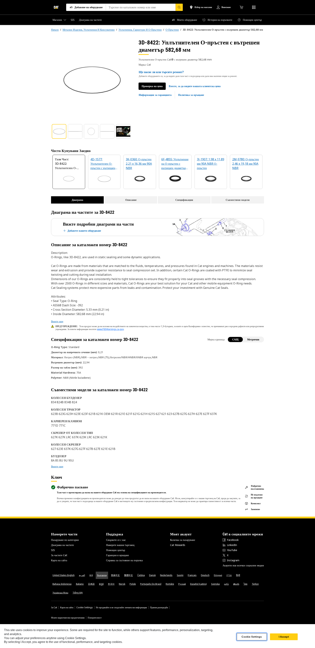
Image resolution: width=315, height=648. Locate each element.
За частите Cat (59, 555)
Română (170, 583)
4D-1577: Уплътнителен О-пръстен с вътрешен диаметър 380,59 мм (103, 164)
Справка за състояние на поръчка (124, 560)
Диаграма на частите (62, 545)
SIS (53, 550)
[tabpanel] (92, 79)
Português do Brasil (150, 583)
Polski (133, 583)
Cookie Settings (84, 607)
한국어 (111, 583)
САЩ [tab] (235, 339)
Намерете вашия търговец (120, 545)
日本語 (91, 583)
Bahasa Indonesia (61, 583)
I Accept (284, 636)
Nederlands (166, 575)
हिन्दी (238, 575)
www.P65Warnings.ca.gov (110, 329)
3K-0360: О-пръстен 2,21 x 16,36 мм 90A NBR (139, 163)
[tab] (59, 131)
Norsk (122, 583)
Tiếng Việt (78, 592)
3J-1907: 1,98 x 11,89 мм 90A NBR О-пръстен (210, 163)
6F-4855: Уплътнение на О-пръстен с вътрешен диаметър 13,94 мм (174, 164)
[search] (179, 7)
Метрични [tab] (253, 339)
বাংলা (91, 575)
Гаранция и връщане (117, 555)
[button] (195, 86)
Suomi (180, 575)
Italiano (80, 583)
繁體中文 (128, 575)
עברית (229, 575)
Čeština (141, 575)
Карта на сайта (59, 560)
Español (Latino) (198, 583)
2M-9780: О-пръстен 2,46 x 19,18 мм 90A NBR (245, 163)
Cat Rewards (177, 545)
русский (182, 583)
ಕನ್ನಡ (101, 583)
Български (102, 575)
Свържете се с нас (116, 540)
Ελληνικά (218, 575)
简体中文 (115, 575)
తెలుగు (236, 583)
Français (192, 575)
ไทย (245, 583)
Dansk (152, 575)
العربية (82, 575)
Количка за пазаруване (182, 540)
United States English (63, 575)
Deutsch (205, 575)
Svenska (215, 583)
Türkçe (255, 583)
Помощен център (115, 550)
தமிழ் (226, 583)
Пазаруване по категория (65, 540)
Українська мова (60, 592)
